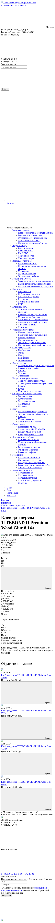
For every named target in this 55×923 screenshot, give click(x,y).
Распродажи (12, 493)
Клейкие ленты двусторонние (32, 314)
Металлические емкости (29, 391)
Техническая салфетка (28, 276)
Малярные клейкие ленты (30, 317)
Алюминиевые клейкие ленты (32, 322)
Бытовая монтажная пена (30, 235)
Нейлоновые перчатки (29, 294)
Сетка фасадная (25, 475)
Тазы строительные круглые (31, 381)
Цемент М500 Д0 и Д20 (29, 432)
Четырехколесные (26, 401)
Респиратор (23, 358)
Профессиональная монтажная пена (35, 233)
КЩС (20, 304)
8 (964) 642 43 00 (26, 874)
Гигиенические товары (29, 447)
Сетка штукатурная (27, 478)
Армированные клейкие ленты (33, 319)
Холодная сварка (26, 258)
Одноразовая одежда (28, 450)
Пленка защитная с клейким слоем (34, 345)
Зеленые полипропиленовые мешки (35, 281)
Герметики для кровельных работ (34, 465)
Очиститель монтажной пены (32, 243)
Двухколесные (25, 398)
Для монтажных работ (28, 368)
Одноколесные (25, 396)
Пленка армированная (28, 340)
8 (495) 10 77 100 (9, 874)
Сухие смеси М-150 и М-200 (31, 429)
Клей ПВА (23, 253)
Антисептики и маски (28, 439)
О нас (9, 488)
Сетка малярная (25, 472)
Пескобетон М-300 (27, 427)
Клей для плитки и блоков (30, 434)
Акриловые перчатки (28, 296)
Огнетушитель (25, 360)
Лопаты (22, 370)
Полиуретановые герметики (31, 462)
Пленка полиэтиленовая (29, 332)
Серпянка (22, 327)
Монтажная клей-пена (28, 240)
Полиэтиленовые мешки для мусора (35, 286)
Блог (9, 490)
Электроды (23, 376)
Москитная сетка (26, 419)
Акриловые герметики (29, 457)
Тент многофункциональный (32, 342)
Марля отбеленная (27, 273)
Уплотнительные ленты (29, 421)
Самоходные (24, 404)
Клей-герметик (25, 250)
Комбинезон (24, 350)
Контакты (11, 495)
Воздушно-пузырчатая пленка (32, 335)
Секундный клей (26, 256)
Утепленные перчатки (28, 301)
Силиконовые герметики (30, 460)
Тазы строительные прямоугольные (35, 383)
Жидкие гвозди (25, 248)
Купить (48, 703)
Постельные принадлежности (32, 411)
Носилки (22, 406)
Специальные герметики (30, 467)
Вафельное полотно (27, 263)
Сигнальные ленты (27, 324)
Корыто (21, 386)
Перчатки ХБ (24, 291)
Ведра (21, 388)
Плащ (21, 355)
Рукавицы (23, 299)
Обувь (21, 353)
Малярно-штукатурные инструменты (36, 365)
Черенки (22, 373)
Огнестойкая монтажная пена (32, 238)
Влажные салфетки (27, 452)
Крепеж (22, 416)
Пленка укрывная (26, 337)
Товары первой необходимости (33, 414)
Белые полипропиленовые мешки (34, 284)
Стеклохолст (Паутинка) (29, 480)
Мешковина (23, 271)
